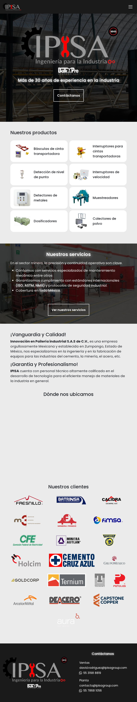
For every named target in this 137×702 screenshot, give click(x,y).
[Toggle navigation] (130, 7)
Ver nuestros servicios (69, 310)
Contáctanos (68, 95)
